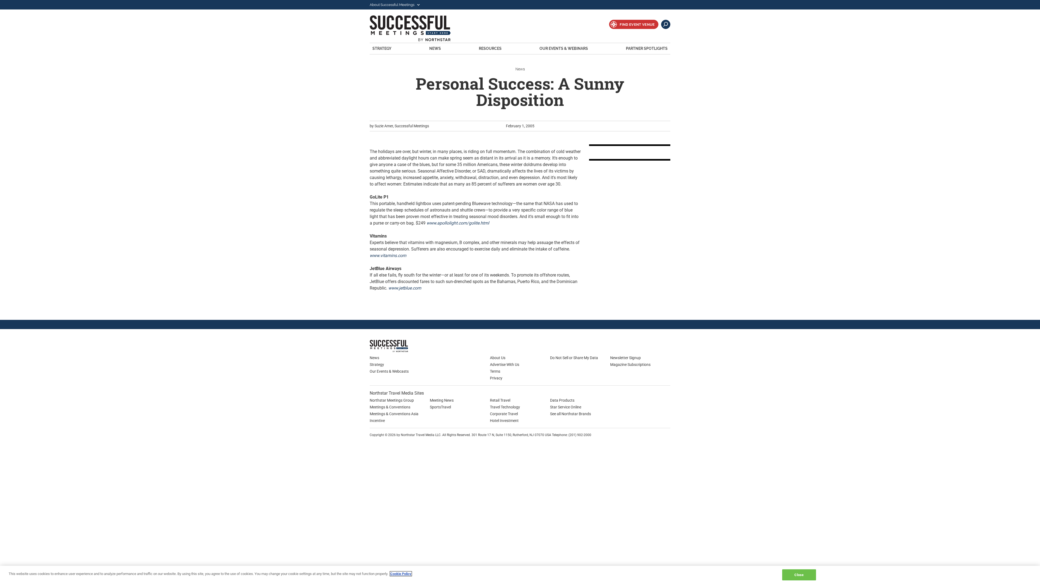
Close (799, 575)
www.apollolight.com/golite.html (458, 223)
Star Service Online (565, 407)
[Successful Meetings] (405, 346)
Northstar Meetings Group (392, 400)
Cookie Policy (400, 574)
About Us (497, 358)
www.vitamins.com (388, 255)
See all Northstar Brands (570, 414)
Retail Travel (500, 400)
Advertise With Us (504, 364)
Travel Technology (505, 407)
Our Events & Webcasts (389, 371)
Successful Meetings (417, 28)
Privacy (496, 378)
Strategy (381, 48)
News (435, 48)
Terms (495, 371)
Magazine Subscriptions (630, 364)
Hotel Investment (504, 420)
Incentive (377, 420)
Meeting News (442, 400)
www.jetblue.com (404, 288)
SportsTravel (440, 407)
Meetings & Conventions (390, 407)
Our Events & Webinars (564, 48)
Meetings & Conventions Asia (394, 414)
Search (665, 24)
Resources (490, 48)
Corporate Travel (504, 414)
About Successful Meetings (392, 5)
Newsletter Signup (625, 358)
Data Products (562, 400)
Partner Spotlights (647, 48)
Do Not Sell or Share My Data (574, 358)
